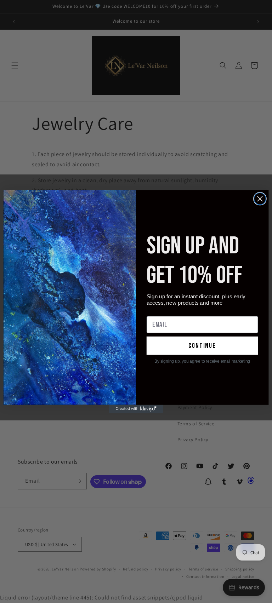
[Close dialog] (260, 199)
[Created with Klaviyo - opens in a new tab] (136, 409)
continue (202, 345)
